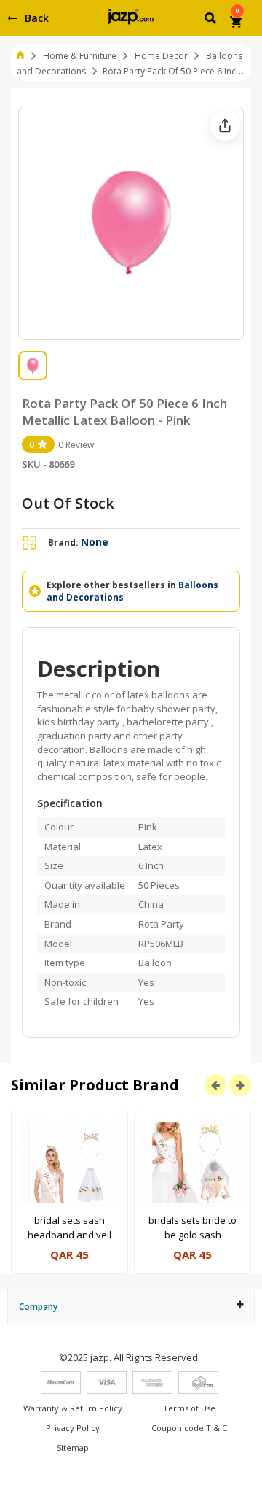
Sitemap (73, 1447)
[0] (237, 23)
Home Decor (161, 56)
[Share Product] (225, 125)
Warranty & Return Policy (72, 1408)
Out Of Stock (68, 503)
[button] (211, 20)
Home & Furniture (79, 56)
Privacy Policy (73, 1427)
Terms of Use (189, 1408)
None (94, 542)
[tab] (131, 1306)
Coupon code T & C (189, 1427)
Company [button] (38, 1306)
